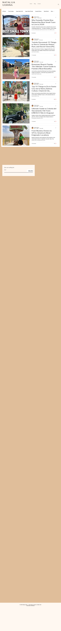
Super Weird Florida (29, 11)
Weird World (46, 11)
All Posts (4, 11)
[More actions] (56, 17)
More (52, 11)
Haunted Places (38, 11)
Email (5, 169)
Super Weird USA (19, 11)
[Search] (58, 4)
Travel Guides (11, 11)
